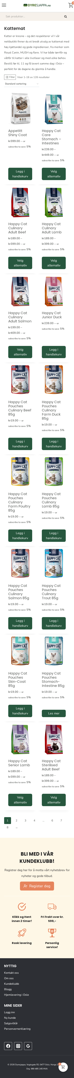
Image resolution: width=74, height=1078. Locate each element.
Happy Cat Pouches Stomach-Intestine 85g (53, 679)
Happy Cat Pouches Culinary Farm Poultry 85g (19, 502)
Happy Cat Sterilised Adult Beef (51, 765)
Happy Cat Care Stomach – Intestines (51, 137)
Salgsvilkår (11, 1023)
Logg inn (9, 1012)
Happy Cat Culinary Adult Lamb (52, 228)
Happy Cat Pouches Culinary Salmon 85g (18, 591)
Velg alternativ (53, 173)
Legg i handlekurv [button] (20, 173)
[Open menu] (4, 5)
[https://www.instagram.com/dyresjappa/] (18, 1046)
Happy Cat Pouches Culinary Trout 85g (51, 591)
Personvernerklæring (17, 1029)
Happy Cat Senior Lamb (19, 763)
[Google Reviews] (28, 1046)
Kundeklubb (11, 984)
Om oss (9, 978)
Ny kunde (10, 1018)
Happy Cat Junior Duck (52, 315)
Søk (65, 16)
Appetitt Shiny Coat (17, 132)
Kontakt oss (11, 973)
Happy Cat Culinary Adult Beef (17, 228)
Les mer (53, 713)
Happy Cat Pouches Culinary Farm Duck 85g (51, 410)
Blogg (8, 989)
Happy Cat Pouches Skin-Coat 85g (17, 679)
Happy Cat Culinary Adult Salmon (19, 317)
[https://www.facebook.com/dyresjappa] (8, 1046)
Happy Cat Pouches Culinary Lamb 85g (51, 500)
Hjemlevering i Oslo (16, 995)
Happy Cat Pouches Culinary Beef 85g (19, 408)
